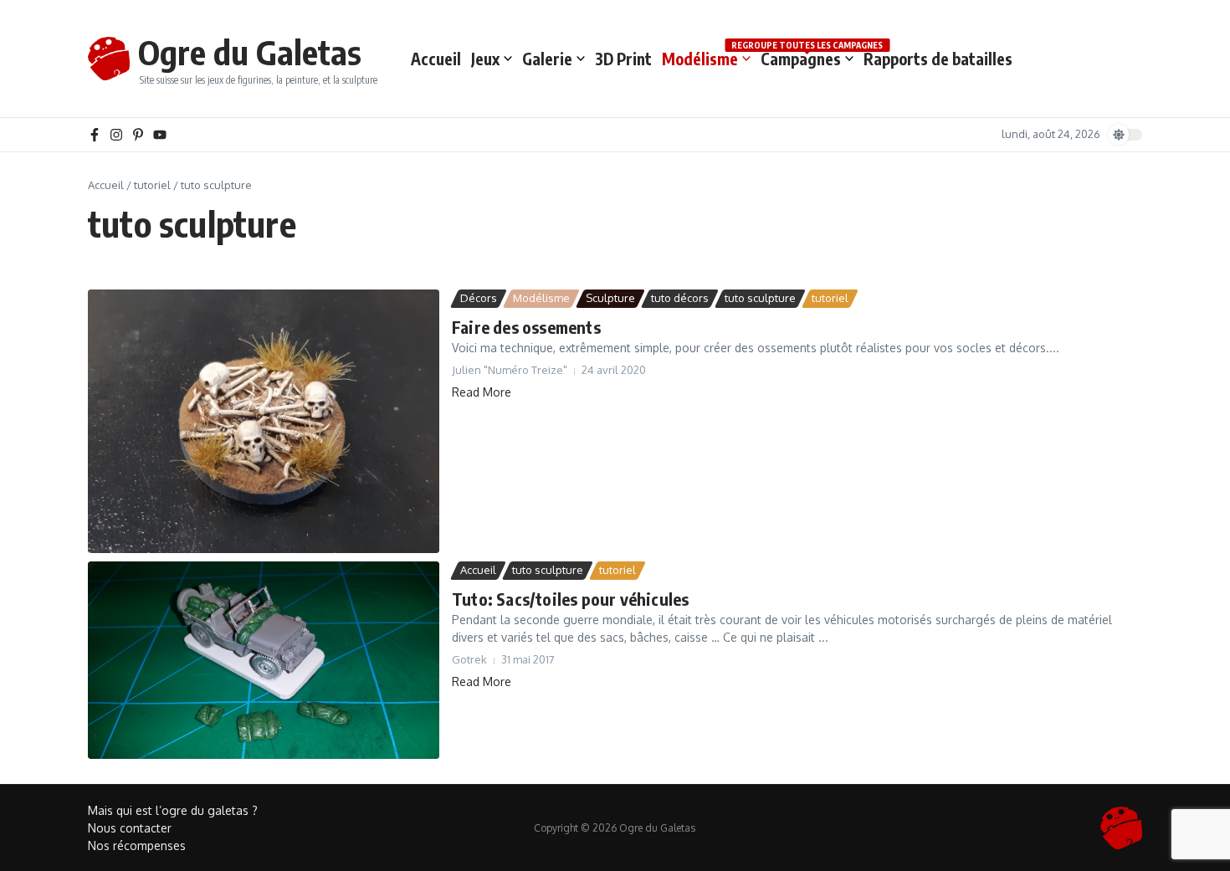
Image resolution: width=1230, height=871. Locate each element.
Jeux (485, 59)
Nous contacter (130, 828)
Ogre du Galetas (249, 52)
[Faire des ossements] (263, 421)
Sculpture (610, 298)
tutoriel (152, 185)
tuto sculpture (760, 298)
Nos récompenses (137, 845)
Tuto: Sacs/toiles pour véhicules (570, 598)
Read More (481, 392)
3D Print (623, 59)
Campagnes (807, 58)
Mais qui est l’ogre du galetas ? (173, 810)
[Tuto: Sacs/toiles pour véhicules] (263, 660)
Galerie (547, 59)
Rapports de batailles (938, 59)
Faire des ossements (526, 326)
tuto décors (680, 298)
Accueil (436, 59)
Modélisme (700, 59)
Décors (478, 298)
